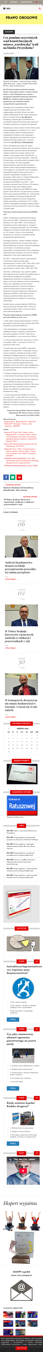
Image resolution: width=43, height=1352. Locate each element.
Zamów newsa (26, 2)
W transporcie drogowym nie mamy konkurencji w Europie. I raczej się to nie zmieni (21, 705)
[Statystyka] (23, 942)
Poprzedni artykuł (12, 485)
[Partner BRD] (21, 1247)
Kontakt (14, 2)
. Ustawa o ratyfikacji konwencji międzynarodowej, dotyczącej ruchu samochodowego (21, 862)
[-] (20, 1314)
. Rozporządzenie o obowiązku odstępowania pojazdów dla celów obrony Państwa (21, 846)
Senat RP (9, 424)
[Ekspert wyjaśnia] (21, 1217)
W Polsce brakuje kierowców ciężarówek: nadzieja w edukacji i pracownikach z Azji (19, 502)
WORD (17, 426)
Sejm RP (33, 421)
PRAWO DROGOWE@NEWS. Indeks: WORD (22, 466)
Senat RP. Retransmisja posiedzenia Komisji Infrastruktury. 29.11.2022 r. (21, 445)
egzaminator (10, 421)
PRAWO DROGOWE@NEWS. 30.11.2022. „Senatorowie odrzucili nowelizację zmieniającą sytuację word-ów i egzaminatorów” (22, 461)
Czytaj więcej (11, 579)
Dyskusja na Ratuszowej (15, 817)
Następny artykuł (31, 497)
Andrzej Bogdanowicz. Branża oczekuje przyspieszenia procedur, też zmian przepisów (20, 567)
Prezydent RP (22, 421)
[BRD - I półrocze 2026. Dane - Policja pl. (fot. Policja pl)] (8, 1314)
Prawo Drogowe (21, 18)
